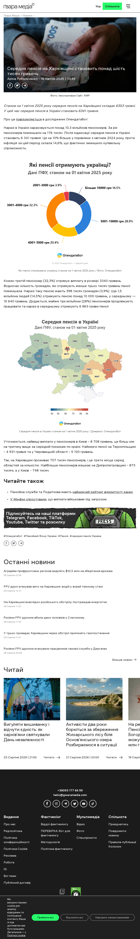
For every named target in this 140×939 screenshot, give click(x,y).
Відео (81, 824)
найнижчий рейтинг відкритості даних (103, 492)
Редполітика (13, 830)
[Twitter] (17, 85)
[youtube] (83, 803)
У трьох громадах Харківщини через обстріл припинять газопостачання (56, 633)
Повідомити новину (117, 833)
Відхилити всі (74, 917)
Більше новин (122, 659)
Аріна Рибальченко (23, 78)
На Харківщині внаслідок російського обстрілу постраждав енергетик (55, 601)
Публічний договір (17, 882)
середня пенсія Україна (86, 536)
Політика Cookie (16, 848)
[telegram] (65, 803)
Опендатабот (13, 536)
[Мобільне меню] (128, 6)
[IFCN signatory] (76, 893)
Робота (9, 862)
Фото (80, 830)
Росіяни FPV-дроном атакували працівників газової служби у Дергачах (55, 648)
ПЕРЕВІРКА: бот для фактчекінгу (55, 833)
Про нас (9, 824)
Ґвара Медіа (12, 15)
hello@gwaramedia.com (70, 794)
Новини (27, 15)
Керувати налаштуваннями (112, 917)
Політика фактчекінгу (57, 848)
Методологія (50, 842)
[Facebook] (10, 85)
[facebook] (47, 803)
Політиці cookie (16, 935)
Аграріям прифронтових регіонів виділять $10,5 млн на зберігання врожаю (58, 570)
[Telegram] (24, 85)
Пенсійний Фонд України (41, 536)
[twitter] (74, 803)
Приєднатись (118, 824)
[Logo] (19, 6)
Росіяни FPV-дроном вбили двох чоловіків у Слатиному (44, 617)
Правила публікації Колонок (122, 844)
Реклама (10, 855)
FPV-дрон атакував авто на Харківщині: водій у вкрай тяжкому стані (53, 586)
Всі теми (10, 875)
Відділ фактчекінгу (54, 824)
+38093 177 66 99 (70, 790)
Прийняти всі (45, 917)
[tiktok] (92, 803)
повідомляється (29, 119)
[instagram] (56, 803)
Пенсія (64, 536)
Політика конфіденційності (16, 839)
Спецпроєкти (87, 837)
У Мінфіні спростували (28, 499)
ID (5, 869)
